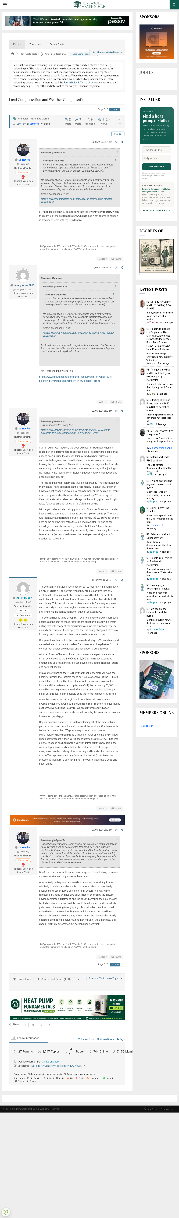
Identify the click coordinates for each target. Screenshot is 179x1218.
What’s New (35, 44)
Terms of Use (167, 1109)
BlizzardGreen (157, 629)
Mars (152, 363)
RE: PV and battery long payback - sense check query (159, 484)
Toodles (153, 322)
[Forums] (12, 54)
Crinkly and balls (51, 1061)
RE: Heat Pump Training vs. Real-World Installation (159, 561)
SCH (151, 424)
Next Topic (113, 978)
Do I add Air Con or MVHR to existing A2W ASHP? (58, 1065)
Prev (116, 109)
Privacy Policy (150, 1109)
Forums (17, 44)
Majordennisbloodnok (161, 448)
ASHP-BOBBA (24, 597)
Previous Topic (96, 978)
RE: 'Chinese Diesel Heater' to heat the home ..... (156, 612)
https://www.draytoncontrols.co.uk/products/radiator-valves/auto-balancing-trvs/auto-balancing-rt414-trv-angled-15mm (76, 432)
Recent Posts (57, 44)
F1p (151, 474)
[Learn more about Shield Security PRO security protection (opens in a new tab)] (6, 1212)
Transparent (156, 525)
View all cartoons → (145, 275)
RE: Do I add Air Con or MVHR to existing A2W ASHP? (158, 305)
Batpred (153, 501)
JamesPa (34, 123)
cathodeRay (147, 726)
